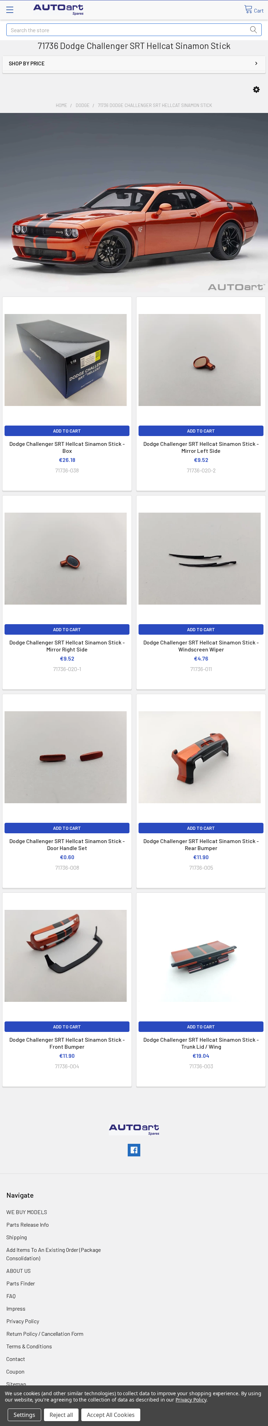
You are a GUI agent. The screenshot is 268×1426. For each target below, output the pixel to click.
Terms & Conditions (29, 1346)
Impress (15, 1308)
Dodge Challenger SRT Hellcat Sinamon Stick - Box (67, 447)
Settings (24, 1415)
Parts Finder (20, 1283)
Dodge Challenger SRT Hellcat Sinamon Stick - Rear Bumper (201, 844)
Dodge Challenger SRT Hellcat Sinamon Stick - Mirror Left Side (201, 447)
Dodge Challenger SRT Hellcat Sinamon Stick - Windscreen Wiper (201, 646)
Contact (15, 1358)
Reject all (61, 1415)
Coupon (15, 1371)
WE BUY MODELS (26, 1211)
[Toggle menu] (9, 9)
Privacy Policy (22, 1321)
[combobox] (134, 29)
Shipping (16, 1237)
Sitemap (16, 1384)
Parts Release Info (27, 1224)
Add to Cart (67, 431)
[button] (256, 89)
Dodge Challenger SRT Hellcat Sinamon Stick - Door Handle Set (67, 844)
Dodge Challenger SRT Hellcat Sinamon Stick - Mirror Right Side (67, 646)
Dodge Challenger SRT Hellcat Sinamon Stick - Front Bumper (67, 1043)
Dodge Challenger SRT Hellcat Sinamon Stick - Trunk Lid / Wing (201, 1043)
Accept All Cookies (111, 1415)
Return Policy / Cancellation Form (44, 1333)
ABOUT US (18, 1270)
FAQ (11, 1295)
